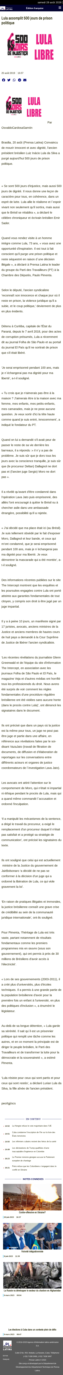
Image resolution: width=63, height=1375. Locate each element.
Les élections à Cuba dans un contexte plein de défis (32, 1329)
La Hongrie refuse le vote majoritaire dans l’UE (32, 1126)
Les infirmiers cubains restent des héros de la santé (34, 1141)
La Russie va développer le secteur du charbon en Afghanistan (32, 1290)
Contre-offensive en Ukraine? (32, 1212)
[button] (3, 80)
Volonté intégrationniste (32, 1251)
